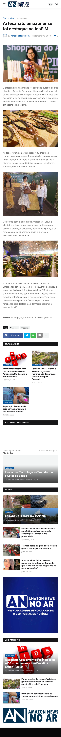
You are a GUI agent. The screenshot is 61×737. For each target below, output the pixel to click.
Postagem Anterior (13, 450)
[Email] (40, 335)
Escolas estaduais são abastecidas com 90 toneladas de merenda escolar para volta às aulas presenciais (38, 532)
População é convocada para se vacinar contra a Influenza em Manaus (14, 409)
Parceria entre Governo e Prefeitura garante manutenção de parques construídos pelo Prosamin (44, 373)
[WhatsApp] (33, 335)
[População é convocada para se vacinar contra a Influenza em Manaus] (11, 697)
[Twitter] (27, 335)
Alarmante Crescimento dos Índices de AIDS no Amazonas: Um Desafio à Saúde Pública (15, 372)
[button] (4, 4)
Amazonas (22, 18)
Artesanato (25, 328)
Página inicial (9, 18)
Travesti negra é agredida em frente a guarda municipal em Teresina (39, 546)
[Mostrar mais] (46, 335)
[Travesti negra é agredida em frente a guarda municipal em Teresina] (11, 550)
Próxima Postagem (48, 450)
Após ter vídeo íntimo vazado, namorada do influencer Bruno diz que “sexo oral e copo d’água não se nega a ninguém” (38, 564)
